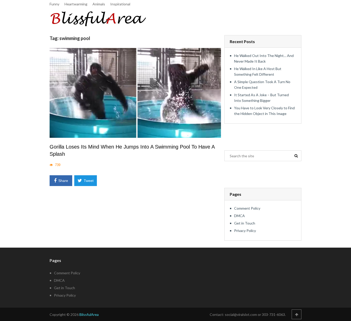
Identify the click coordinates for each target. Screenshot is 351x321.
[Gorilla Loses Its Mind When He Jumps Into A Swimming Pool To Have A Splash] (135, 93)
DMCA (239, 215)
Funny (54, 4)
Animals (99, 4)
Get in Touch (244, 223)
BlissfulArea (89, 314)
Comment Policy (247, 208)
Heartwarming (75, 4)
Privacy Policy (245, 230)
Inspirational (120, 4)
